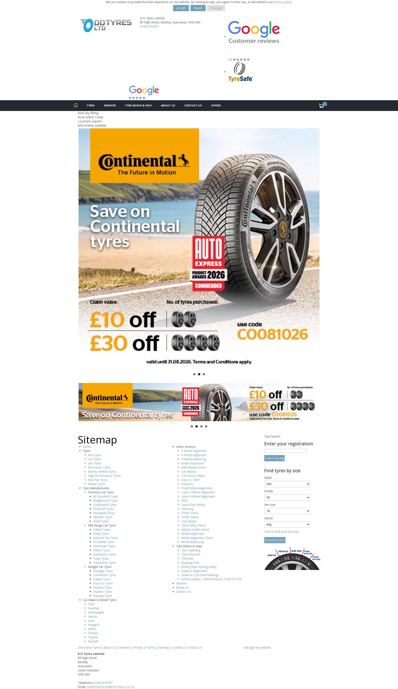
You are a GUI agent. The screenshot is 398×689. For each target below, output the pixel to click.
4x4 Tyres (94, 455)
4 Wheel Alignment (193, 455)
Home (87, 447)
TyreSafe (187, 558)
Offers (216, 105)
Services (110, 105)
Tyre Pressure (190, 554)
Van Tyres (94, 463)
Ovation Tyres (102, 592)
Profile (268, 491)
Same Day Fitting (192, 505)
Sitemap (163, 647)
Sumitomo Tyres (104, 554)
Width (268, 478)
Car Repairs (189, 471)
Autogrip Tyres (103, 571)
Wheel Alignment (192, 534)
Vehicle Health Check (195, 529)
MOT (184, 500)
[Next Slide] (326, 249)
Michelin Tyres (103, 517)
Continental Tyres (105, 505)
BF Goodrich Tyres (105, 496)
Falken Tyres (101, 529)
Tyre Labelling (190, 550)
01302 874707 (149, 26)
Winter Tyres (96, 484)
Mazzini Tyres (102, 587)
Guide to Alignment (194, 571)
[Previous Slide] (72, 249)
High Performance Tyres (104, 476)
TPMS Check (189, 513)
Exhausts (187, 484)
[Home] (75, 105)
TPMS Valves (190, 517)
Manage (216, 8)
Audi (91, 621)
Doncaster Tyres (89, 647)
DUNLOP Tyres (103, 509)
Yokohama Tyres (104, 563)
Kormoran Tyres (104, 546)
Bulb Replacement (193, 467)
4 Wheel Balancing (193, 459)
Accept (181, 8)
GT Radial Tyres (103, 542)
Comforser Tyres (104, 575)
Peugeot (94, 625)
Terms (150, 647)
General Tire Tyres (105, 538)
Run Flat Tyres (97, 480)
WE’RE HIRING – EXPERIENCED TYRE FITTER (211, 579)
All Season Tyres (99, 467)
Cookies (178, 647)
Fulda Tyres (101, 534)
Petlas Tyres (101, 550)
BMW (92, 629)
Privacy (138, 647)
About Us (168, 105)
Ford (91, 604)
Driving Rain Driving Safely (198, 567)
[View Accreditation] (241, 72)
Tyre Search (272, 436)
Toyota (93, 637)
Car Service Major (193, 476)
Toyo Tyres (101, 558)
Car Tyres (94, 459)
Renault (93, 641)
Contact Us (193, 105)
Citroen (93, 633)
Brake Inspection (192, 463)
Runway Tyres (102, 596)
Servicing (187, 509)
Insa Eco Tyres (103, 583)
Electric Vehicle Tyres (102, 471)
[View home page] (106, 24)
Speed (268, 518)
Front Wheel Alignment (196, 488)
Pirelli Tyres (101, 521)
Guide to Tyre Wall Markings (200, 575)
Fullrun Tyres (101, 579)
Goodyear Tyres (104, 513)
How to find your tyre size (281, 532)
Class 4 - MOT (190, 480)
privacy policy (283, 2)
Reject (198, 8)
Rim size (269, 505)
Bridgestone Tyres (105, 500)
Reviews (181, 583)
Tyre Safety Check (193, 525)
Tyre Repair (189, 521)
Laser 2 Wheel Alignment (198, 492)
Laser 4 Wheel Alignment (198, 496)
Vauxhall (93, 608)
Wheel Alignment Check (197, 538)
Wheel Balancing (192, 542)
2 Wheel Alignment (193, 451)
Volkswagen (96, 612)
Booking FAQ (190, 563)
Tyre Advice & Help (138, 105)
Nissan (92, 616)
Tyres (90, 105)
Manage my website (257, 647)
